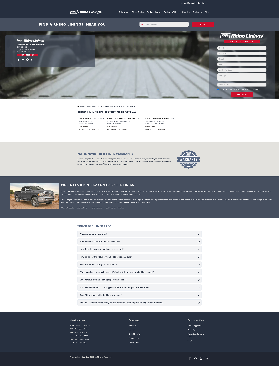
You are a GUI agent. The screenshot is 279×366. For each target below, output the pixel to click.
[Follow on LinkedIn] (206, 358)
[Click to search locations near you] (143, 24)
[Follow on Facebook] (189, 358)
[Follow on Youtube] (195, 358)
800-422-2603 (84, 339)
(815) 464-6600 (112, 127)
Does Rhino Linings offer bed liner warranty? (101, 295)
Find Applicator (154, 12)
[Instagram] (27, 59)
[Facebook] (19, 59)
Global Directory (135, 334)
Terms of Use (134, 338)
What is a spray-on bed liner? (93, 234)
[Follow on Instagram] (201, 358)
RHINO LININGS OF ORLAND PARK (122, 118)
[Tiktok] (32, 59)
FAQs (189, 340)
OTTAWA (103, 106)
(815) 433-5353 (22, 47)
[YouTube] (23, 59)
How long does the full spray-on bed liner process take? (106, 256)
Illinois (97, 106)
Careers (132, 330)
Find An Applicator (194, 326)
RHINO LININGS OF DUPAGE (157, 118)
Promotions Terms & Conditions (195, 335)
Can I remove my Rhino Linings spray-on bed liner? (103, 279)
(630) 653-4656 (150, 127)
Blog (207, 12)
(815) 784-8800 (83, 127)
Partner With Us (171, 12)
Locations (89, 106)
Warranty (191, 330)
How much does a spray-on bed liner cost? (99, 264)
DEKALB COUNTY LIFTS (89, 118)
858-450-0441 (82, 336)
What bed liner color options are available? (100, 241)
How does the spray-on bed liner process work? (102, 249)
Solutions (123, 12)
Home (82, 106)
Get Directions (27, 55)
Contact (196, 12)
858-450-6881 (79, 343)
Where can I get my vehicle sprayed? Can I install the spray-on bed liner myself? (117, 272)
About (185, 12)
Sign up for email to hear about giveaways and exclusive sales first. (240, 89)
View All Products (188, 3)
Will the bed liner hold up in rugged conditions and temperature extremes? (115, 287)
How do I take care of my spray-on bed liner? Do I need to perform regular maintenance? (121, 302)
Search (202, 24)
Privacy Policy (134, 342)
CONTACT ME (242, 95)
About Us (132, 326)
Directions (95, 129)
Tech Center (138, 12)
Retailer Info (83, 129)
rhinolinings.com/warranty (117, 164)
